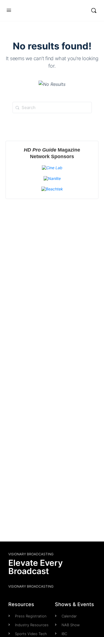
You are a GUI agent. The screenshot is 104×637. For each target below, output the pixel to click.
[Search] (93, 10)
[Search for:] (52, 107)
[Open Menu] (9, 10)
